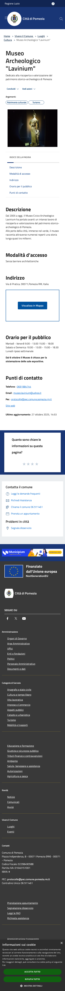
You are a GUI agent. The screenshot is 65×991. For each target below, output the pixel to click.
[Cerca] (61, 19)
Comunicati (13, 802)
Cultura (8, 40)
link (4, 965)
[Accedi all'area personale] (53, 3)
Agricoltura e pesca (17, 776)
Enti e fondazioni (16, 654)
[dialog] (32, 965)
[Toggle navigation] (6, 18)
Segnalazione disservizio (20, 908)
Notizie (11, 797)
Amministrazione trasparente (23, 939)
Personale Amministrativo (21, 664)
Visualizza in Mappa (32, 305)
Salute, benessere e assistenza (23, 766)
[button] (32, 985)
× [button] (61, 943)
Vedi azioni (27, 89)
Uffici (10, 648)
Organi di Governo (17, 638)
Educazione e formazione (20, 746)
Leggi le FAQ (14, 913)
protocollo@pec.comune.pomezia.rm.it (31, 399)
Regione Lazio (12, 3)
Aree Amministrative (18, 643)
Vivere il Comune (24, 36)
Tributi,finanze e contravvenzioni (24, 756)
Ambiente (12, 761)
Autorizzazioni (15, 771)
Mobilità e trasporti (17, 725)
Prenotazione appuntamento (22, 903)
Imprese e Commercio (18, 705)
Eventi (10, 831)
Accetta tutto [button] (32, 971)
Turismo (11, 720)
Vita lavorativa (15, 700)
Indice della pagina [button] (20, 157)
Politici (11, 659)
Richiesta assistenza (18, 918)
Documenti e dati (16, 669)
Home (7, 36)
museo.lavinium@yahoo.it (27, 393)
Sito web (10, 405)
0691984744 (24, 386)
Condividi (11, 89)
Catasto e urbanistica (18, 715)
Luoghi (41, 36)
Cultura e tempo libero (19, 695)
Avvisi (10, 807)
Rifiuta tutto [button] (32, 979)
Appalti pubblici (15, 710)
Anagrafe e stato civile (19, 689)
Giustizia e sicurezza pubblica (22, 751)
